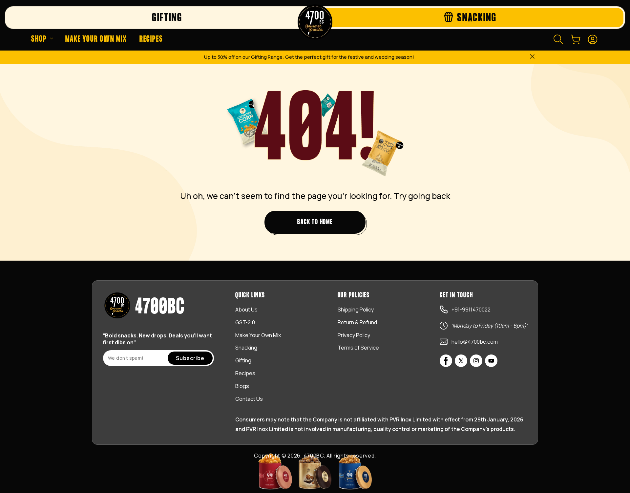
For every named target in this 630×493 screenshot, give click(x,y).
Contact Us (249, 398)
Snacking (246, 347)
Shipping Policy (356, 309)
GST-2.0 (245, 322)
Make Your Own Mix (258, 335)
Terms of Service (358, 347)
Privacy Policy (354, 335)
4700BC (314, 455)
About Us (246, 309)
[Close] (532, 57)
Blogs (242, 386)
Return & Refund (357, 322)
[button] (42, 39)
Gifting (243, 360)
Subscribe (190, 358)
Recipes (245, 373)
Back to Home (315, 222)
